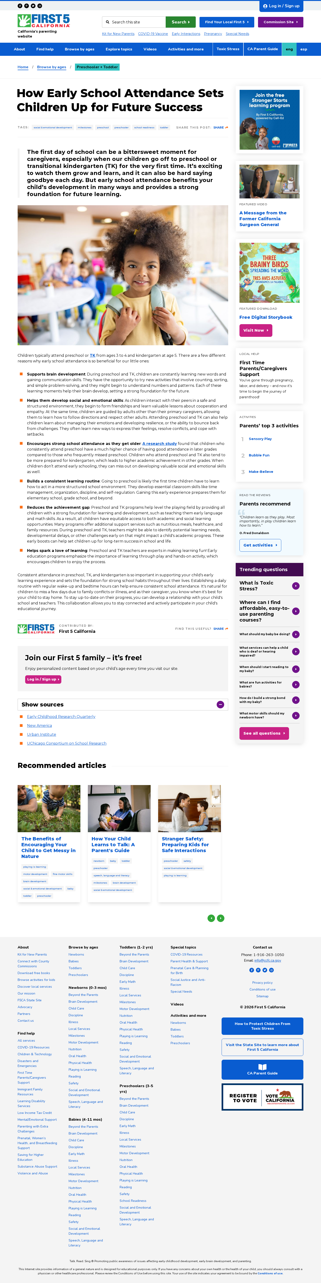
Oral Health (77, 1056)
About (19, 49)
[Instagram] (39, 6)
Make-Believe (261, 472)
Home (23, 67)
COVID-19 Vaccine (153, 34)
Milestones (84, 127)
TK (92, 355)
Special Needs (237, 34)
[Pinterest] (26, 6)
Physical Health (80, 1063)
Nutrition (75, 1049)
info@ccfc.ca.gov (267, 960)
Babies (74, 961)
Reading (75, 1076)
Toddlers (75, 968)
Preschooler (121, 127)
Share (218, 127)
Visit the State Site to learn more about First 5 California (262, 1047)
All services (26, 1040)
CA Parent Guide (262, 49)
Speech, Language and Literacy (111, 875)
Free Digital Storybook (265, 317)
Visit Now (253, 330)
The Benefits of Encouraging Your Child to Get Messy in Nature (48, 847)
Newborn (99, 860)
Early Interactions (186, 34)
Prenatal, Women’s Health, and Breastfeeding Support (37, 1143)
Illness (73, 1022)
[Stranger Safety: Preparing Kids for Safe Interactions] (189, 808)
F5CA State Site (30, 1000)
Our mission (26, 993)
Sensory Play (260, 439)
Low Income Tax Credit (35, 1113)
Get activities (258, 545)
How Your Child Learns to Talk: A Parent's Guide (113, 844)
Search (179, 22)
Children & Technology (35, 1054)
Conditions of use (263, 989)
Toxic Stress (228, 49)
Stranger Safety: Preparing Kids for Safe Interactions (185, 844)
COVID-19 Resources (34, 1047)
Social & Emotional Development (53, 127)
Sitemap (262, 996)
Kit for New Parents (118, 34)
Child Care (76, 1008)
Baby (70, 888)
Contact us (26, 1020)
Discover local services (35, 986)
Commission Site (279, 22)
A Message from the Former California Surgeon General (263, 218)
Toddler (164, 127)
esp (305, 51)
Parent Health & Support (189, 961)
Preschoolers (78, 975)
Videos (150, 49)
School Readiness (144, 127)
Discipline (76, 1015)
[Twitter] (33, 6)
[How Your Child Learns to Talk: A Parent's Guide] (119, 808)
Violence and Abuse (33, 1173)
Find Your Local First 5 (225, 22)
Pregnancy (213, 34)
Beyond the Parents (83, 995)
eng (291, 51)
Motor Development (35, 874)
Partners (24, 1014)
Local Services (79, 1029)
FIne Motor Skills (62, 874)
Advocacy (25, 1007)
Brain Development (34, 881)
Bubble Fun (259, 455)
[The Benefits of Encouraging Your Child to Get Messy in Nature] (49, 808)
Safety (187, 860)
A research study (159, 443)
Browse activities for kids (36, 980)
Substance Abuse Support (37, 1166)
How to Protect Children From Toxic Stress (262, 1026)
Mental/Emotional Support (37, 1119)
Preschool (103, 127)
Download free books (34, 973)
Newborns (76, 954)
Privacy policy (262, 982)
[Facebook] (20, 6)
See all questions (262, 733)
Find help (45, 49)
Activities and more (186, 49)
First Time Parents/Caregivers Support (263, 368)
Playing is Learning (34, 866)
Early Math (77, 1154)
